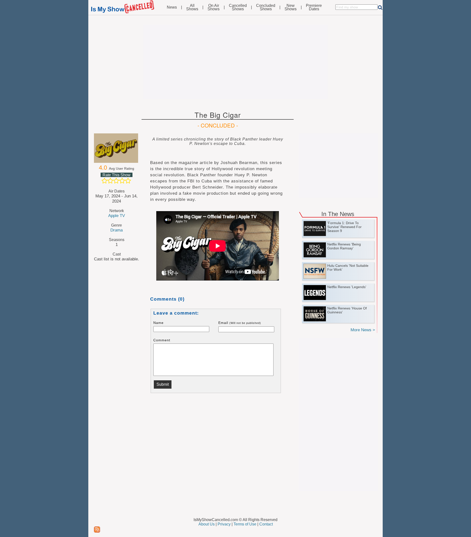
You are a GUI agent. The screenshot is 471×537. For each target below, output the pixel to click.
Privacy (224, 524)
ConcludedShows (265, 7)
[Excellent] (128, 181)
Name (158, 323)
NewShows (291, 7)
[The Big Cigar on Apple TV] (116, 148)
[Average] (116, 181)
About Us (206, 524)
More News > (363, 330)
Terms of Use (245, 524)
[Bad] (104, 181)
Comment (161, 340)
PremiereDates (314, 7)
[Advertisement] (235, 61)
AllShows (192, 7)
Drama (116, 230)
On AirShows (214, 7)
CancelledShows (238, 7)
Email (239, 323)
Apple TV (116, 215)
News (172, 7)
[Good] (122, 181)
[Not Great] (110, 181)
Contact (266, 524)
